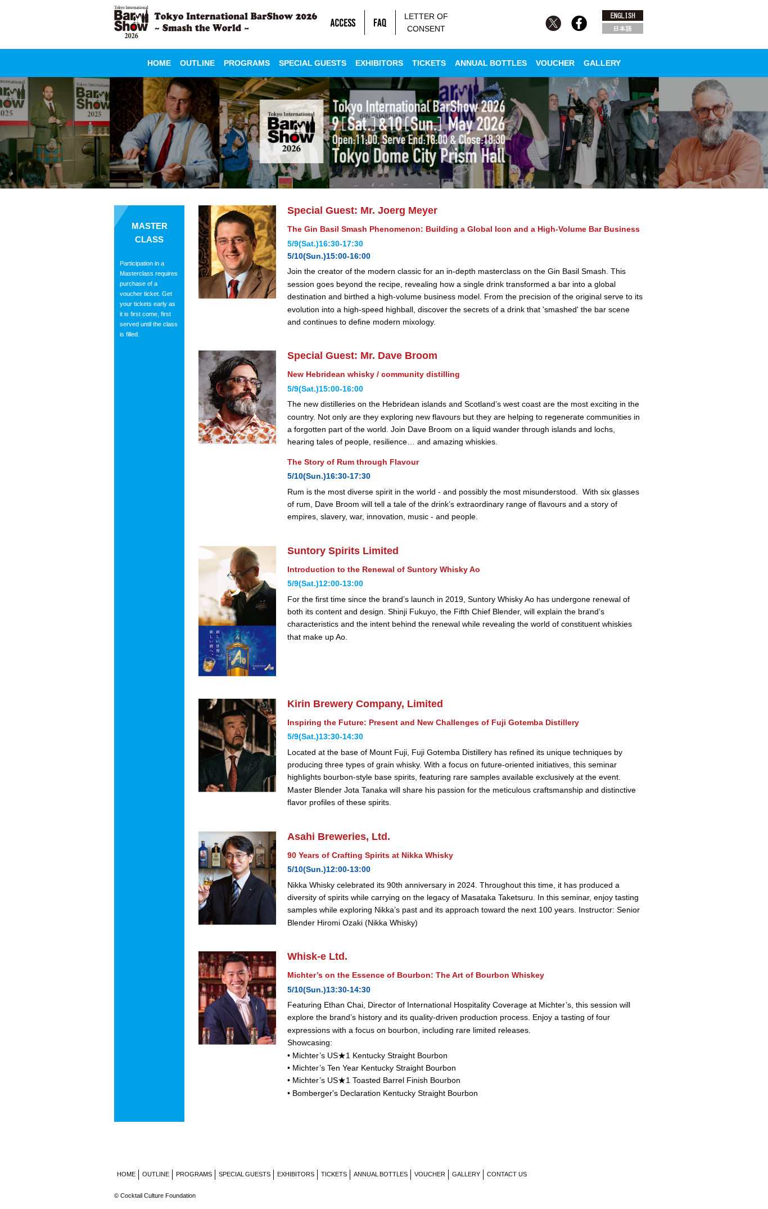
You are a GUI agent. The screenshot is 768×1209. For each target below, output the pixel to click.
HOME (159, 63)
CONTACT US (507, 1174)
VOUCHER (555, 63)
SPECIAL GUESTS (312, 63)
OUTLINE (197, 63)
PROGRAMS (247, 63)
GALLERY (602, 63)
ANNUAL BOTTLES (491, 63)
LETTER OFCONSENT (426, 22)
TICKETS (429, 63)
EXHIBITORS (379, 63)
